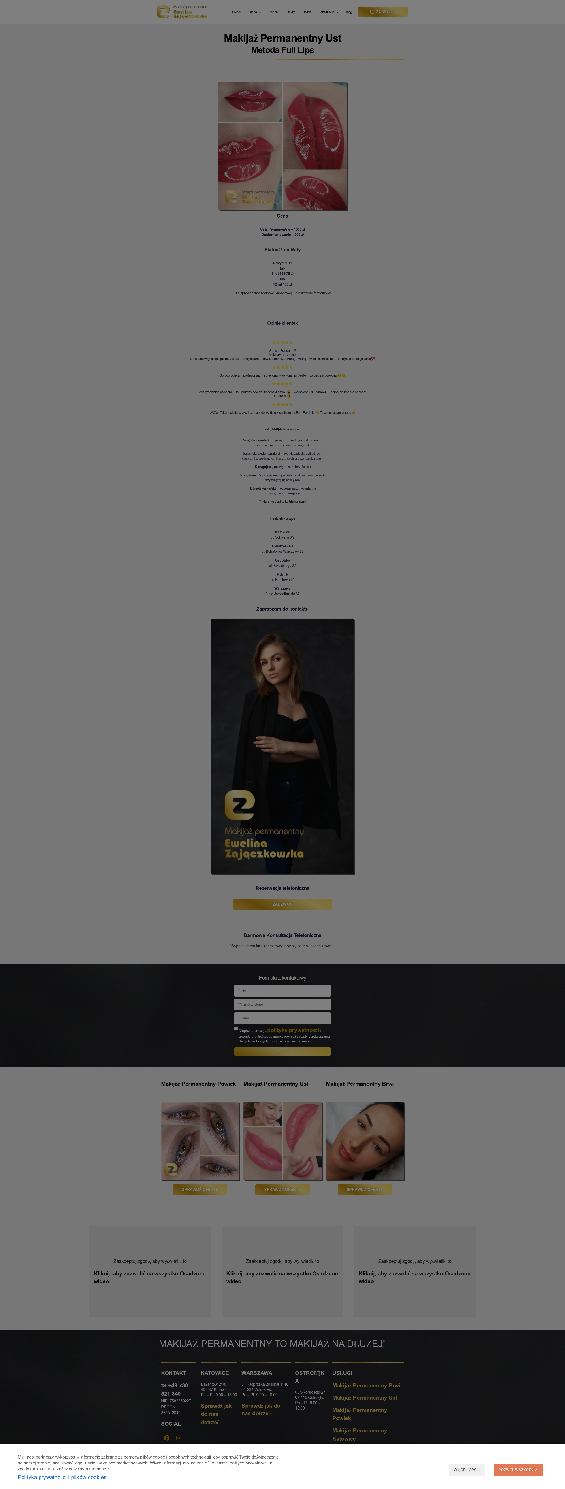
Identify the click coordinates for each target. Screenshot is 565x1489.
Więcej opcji (467, 1470)
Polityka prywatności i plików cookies (62, 1477)
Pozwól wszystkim (517, 1470)
